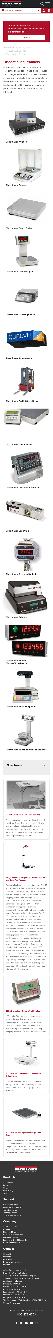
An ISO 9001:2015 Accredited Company (19, 1276)
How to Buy (8, 1191)
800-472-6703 (21, 1286)
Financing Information (12, 1207)
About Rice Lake (10, 1226)
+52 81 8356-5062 (18, 1295)
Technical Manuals (10, 1210)
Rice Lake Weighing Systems (17, 47)
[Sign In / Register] (43, 10)
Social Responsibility (11, 1243)
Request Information (11, 1262)
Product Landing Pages (16, 51)
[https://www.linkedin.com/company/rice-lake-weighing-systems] (26, 1323)
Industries (7, 1185)
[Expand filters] (44, 766)
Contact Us (8, 1254)
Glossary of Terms (10, 1205)
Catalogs (6, 1188)
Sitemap (6, 1265)
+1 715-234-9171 (21, 1292)
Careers (6, 1229)
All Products (8, 1183)
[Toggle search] (42, 4)
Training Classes (10, 1213)
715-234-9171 (14, 1284)
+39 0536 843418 (17, 1297)
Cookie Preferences (11, 1303)
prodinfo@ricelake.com (12, 1281)
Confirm (26, 37)
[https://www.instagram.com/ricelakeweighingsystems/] (21, 1323)
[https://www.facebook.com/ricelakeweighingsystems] (16, 1323)
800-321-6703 (16, 1289)
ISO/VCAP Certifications (13, 1235)
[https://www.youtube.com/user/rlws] (31, 1323)
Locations (7, 1257)
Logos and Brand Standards (15, 1240)
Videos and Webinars (12, 1215)
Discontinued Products (16, 54)
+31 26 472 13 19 (39, 1300)
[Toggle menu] (47, 4)
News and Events (10, 1232)
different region (17, 31)
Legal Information (10, 1237)
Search (6, 1193)
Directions (7, 1259)
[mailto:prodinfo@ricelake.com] (36, 1323)
